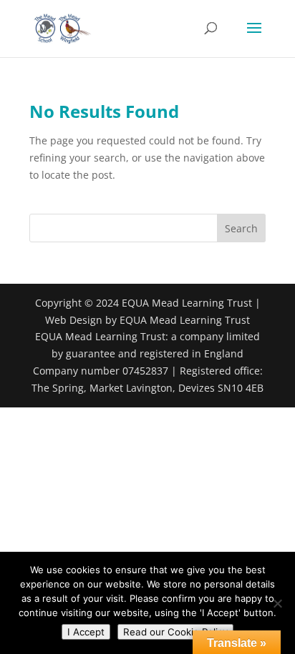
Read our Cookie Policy (175, 632)
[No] (277, 603)
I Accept (86, 632)
